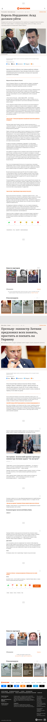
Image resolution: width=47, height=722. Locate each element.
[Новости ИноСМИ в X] (42, 686)
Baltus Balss (3, 325)
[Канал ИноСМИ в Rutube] (29, 686)
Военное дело (27, 682)
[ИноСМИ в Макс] (3, 686)
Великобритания (11, 11)
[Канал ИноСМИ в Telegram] (35, 686)
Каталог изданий (4, 691)
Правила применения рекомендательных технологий (25, 692)
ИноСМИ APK (39, 692)
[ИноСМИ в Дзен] (10, 686)
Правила (39, 289)
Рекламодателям (29, 691)
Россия (15, 592)
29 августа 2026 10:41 (15, 325)
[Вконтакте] (19, 64)
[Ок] (32, 64)
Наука (22, 682)
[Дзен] (13, 64)
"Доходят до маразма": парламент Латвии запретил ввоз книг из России (23, 503)
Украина (11, 592)
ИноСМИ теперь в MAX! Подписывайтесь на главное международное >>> (23, 403)
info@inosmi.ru (4, 701)
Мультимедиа (39, 682)
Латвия (8, 325)
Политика (18, 592)
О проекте (22, 691)
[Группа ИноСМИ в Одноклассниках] (22, 686)
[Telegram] (27, 64)
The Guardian (4, 11)
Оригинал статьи (42, 325)
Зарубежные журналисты (14, 691)
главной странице (34, 292)
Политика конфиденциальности (7, 692)
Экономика (18, 682)
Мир (22, 592)
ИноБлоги (45, 682)
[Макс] (8, 64)
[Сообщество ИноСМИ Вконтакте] (16, 686)
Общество (33, 682)
